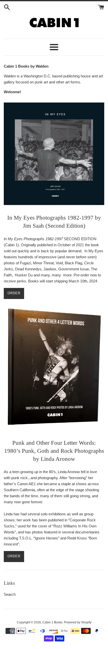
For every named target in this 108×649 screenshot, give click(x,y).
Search (10, 594)
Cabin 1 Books (52, 622)
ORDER (14, 293)
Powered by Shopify (77, 622)
